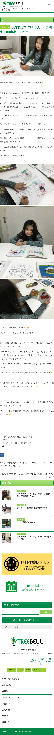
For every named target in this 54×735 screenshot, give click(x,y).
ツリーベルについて (11, 679)
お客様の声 (7, 704)
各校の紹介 (7, 685)
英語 (25, 443)
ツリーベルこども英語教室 (22, 732)
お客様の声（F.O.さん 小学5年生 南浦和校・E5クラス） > (28, 475)
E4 (3, 443)
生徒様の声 (19, 443)
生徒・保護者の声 (9, 437)
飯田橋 (19, 437)
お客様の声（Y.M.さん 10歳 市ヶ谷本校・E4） (34, 538)
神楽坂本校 (11, 669)
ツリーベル (9, 443)
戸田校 (28, 669)
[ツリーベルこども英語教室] (18, 4)
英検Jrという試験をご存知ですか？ (32, 508)
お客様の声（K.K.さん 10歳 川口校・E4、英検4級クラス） (34, 494)
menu (48, 4)
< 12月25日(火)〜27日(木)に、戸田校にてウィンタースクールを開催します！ (26, 464)
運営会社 (6, 722)
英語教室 (6, 691)
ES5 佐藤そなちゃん (26, 522)
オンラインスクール (39, 669)
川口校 (20, 669)
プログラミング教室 (11, 697)
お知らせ (6, 710)
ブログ (5, 716)
